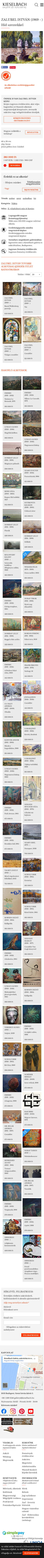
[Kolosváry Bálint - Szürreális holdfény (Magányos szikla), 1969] (12, 546)
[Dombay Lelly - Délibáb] (32, 526)
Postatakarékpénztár (12, 1505)
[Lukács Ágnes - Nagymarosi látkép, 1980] (12, 762)
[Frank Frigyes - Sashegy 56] (32, 655)
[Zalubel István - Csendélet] (32, 329)
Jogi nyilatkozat (29, 1496)
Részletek (17, 1553)
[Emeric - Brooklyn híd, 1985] (12, 829)
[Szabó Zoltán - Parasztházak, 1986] (32, 461)
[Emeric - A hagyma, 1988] (12, 1083)
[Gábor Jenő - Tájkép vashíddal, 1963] (32, 750)
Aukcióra (26, 1459)
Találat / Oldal (24, 274)
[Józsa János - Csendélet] (32, 687)
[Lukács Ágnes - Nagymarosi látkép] (32, 423)
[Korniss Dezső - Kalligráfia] (12, 901)
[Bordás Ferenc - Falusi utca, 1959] (32, 623)
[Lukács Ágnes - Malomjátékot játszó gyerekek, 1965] (12, 975)
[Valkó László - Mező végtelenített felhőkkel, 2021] (12, 860)
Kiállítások (7, 1492)
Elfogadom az (17, 1328)
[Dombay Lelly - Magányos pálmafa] (12, 448)
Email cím (8, 1318)
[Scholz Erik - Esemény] (32, 865)
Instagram (13, 1415)
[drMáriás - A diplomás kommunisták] (12, 1226)
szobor (12, 198)
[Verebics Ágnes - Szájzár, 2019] (12, 1015)
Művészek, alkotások (12, 1489)
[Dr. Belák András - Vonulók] (32, 1172)
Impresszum (27, 1499)
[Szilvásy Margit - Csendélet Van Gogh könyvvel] (32, 929)
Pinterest (22, 1415)
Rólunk (25, 1492)
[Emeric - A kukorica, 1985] (12, 941)
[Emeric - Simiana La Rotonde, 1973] (12, 383)
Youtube (30, 1415)
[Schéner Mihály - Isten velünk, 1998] (32, 1058)
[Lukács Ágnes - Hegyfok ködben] (12, 417)
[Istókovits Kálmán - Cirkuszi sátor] (32, 493)
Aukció (6, 1453)
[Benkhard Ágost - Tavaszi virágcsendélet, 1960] (12, 1150)
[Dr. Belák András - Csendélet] (12, 1116)
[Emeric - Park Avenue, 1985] (12, 795)
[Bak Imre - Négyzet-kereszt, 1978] (32, 1100)
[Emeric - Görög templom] (12, 588)
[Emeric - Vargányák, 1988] (12, 1192)
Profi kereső (8, 1502)
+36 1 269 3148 (7, 1398)
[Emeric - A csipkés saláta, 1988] (32, 1014)
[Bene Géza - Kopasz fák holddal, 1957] (12, 480)
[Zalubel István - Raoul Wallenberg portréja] (12, 288)
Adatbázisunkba (29, 1466)
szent (18, 198)
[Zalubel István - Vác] (32, 289)
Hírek (24, 1489)
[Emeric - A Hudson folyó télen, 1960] (12, 655)
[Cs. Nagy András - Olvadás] (12, 691)
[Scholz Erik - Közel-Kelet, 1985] (32, 897)
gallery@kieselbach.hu (24, 1398)
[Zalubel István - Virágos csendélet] (12, 331)
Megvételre (27, 1463)
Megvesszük (8, 1460)
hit (35, 198)
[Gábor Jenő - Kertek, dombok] (32, 719)
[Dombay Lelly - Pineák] (12, 515)
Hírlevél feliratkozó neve (11, 1308)
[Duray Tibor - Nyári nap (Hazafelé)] (32, 589)
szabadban (27, 198)
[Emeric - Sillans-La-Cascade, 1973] (32, 383)
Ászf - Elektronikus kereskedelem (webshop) (30, 1517)
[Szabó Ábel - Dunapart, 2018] (32, 832)
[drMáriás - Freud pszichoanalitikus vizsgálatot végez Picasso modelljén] (32, 1246)
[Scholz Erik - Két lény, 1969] (12, 1049)
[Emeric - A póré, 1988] (32, 1207)
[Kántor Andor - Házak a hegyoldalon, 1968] (12, 729)
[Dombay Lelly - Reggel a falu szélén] (12, 624)
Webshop (7, 1457)
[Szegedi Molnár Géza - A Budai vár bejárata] (32, 789)
